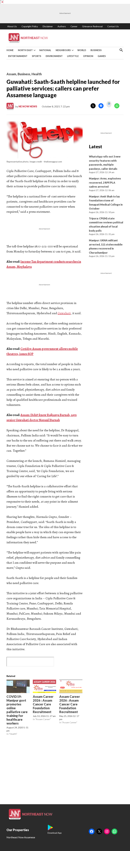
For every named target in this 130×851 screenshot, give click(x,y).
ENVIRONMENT (54, 56)
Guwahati (64, 313)
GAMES (102, 56)
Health (37, 74)
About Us (12, 26)
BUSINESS (96, 50)
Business (24, 74)
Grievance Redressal (92, 26)
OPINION (88, 56)
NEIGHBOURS (63, 50)
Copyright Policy (30, 26)
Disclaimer (48, 26)
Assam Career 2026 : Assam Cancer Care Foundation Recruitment (43, 704)
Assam (11, 74)
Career (74, 26)
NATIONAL (45, 50)
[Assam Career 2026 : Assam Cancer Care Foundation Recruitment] (44, 686)
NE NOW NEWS (28, 106)
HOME (9, 50)
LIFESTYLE (73, 56)
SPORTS (36, 56)
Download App (55, 833)
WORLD (81, 50)
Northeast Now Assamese (20, 837)
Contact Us (113, 26)
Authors (62, 26)
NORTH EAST (25, 50)
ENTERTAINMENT (17, 56)
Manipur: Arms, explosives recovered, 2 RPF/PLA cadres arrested (105, 182)
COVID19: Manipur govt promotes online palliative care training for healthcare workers (17, 710)
